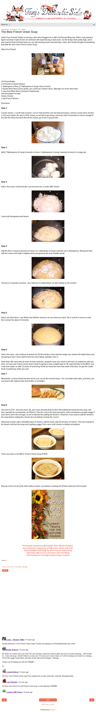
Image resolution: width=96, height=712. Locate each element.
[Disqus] (48, 604)
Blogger (52, 710)
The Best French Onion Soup (59, 550)
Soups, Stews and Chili (62, 548)
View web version (48, 704)
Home (48, 700)
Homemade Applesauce (33, 546)
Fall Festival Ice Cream (36, 555)
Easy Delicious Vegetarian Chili (37, 548)
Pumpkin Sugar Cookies (59, 555)
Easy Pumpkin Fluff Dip (34, 550)
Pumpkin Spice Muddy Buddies (59, 546)
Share (5, 570)
